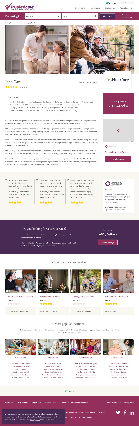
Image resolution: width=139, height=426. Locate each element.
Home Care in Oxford (53, 363)
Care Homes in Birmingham (20, 363)
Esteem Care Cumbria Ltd (116, 296)
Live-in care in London (118, 363)
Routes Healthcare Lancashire (20, 296)
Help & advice (23, 402)
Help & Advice (95, 8)
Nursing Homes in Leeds (86, 369)
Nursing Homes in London (85, 377)
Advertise (47, 402)
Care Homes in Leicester (20, 366)
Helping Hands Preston (50, 296)
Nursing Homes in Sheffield (86, 366)
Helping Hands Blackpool (83, 296)
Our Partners (110, 8)
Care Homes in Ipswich (20, 372)
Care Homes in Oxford (20, 377)
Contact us (65, 402)
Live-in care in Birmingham (118, 366)
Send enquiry (118, 159)
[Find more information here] (120, 397)
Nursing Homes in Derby (86, 372)
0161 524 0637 (118, 105)
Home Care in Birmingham (53, 369)
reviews (23, 87)
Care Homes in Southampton (20, 369)
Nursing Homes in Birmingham (85, 363)
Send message (107, 242)
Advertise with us (127, 3)
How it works (80, 8)
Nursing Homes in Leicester (86, 375)
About (55, 402)
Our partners (36, 402)
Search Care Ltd (70, 417)
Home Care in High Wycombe (53, 375)
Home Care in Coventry (53, 372)
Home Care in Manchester (53, 377)
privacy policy (35, 419)
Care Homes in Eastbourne (21, 375)
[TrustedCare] (19, 6)
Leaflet (131, 141)
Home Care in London (53, 366)
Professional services (79, 402)
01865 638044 (108, 234)
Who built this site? (85, 417)
